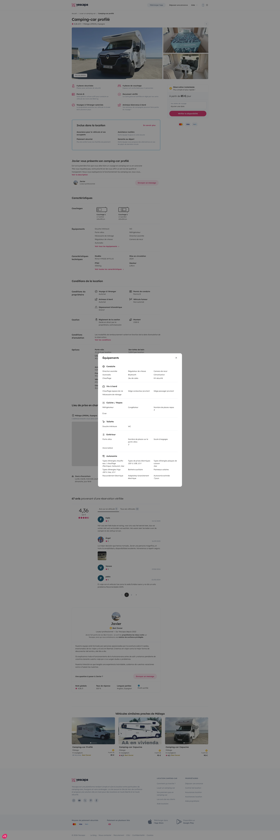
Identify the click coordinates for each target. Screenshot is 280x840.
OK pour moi (153, 432)
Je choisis (126, 432)
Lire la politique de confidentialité (126, 425)
